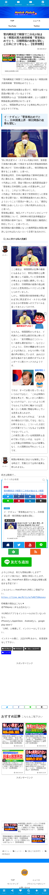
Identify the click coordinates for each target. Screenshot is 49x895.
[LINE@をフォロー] (41, 545)
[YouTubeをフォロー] (30, 545)
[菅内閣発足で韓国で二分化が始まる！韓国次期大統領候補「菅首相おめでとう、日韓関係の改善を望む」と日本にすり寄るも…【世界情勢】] (30, 496)
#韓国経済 (19, 649)
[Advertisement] (24, 683)
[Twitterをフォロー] (19, 545)
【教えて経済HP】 (33, 649)
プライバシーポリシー (36, 884)
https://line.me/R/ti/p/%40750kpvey (23, 597)
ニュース (7, 652)
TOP (13, 880)
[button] (44, 480)
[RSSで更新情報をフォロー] (35, 552)
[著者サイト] (8, 545)
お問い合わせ (24, 888)
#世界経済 (7, 649)
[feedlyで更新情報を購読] (13, 552)
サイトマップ (12, 884)
